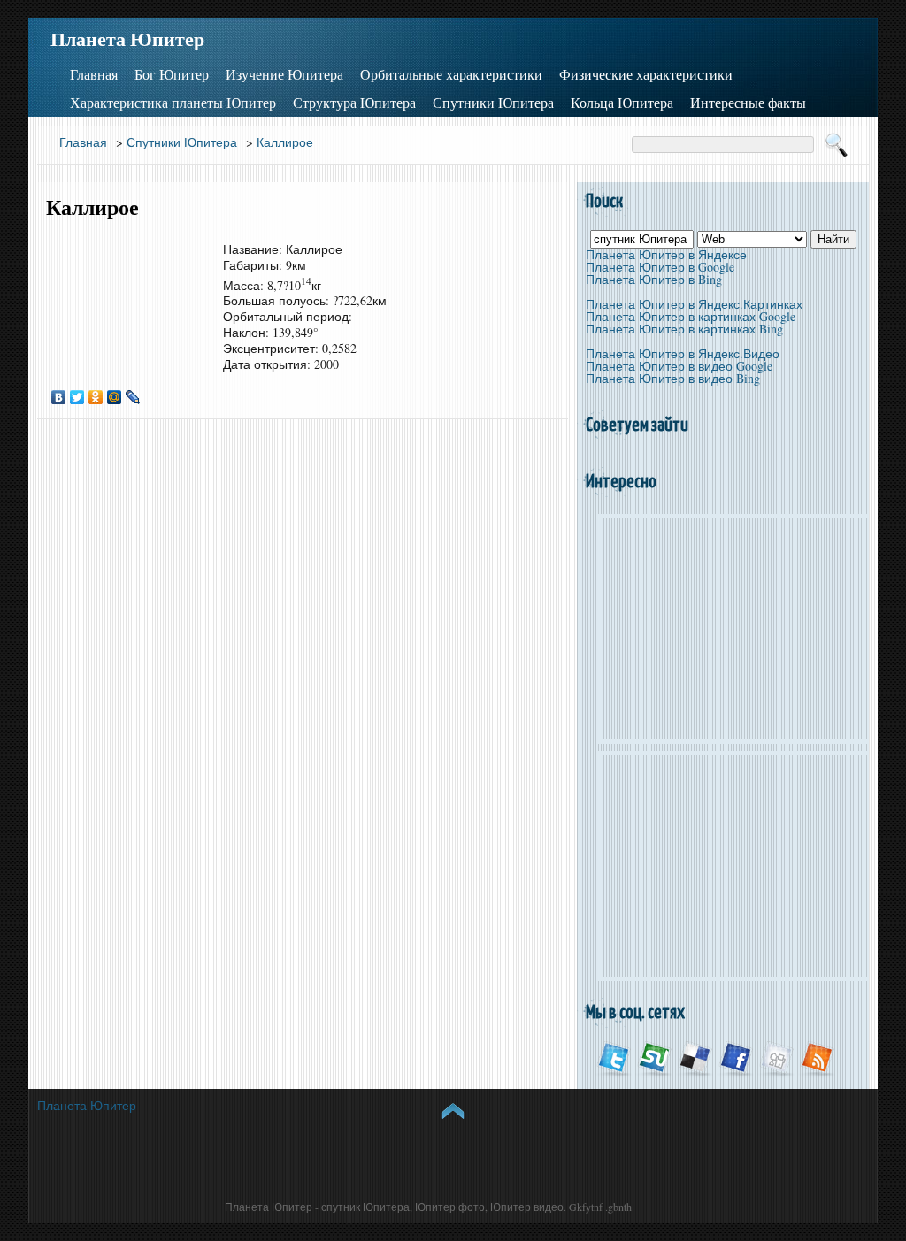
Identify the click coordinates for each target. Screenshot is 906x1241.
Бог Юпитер (171, 74)
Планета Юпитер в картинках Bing (684, 328)
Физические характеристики (646, 74)
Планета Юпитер (127, 39)
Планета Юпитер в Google (660, 266)
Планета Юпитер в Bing (654, 279)
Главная (94, 74)
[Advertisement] (125, 295)
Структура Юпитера (354, 102)
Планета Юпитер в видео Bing (673, 378)
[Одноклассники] (96, 397)
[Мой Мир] (114, 397)
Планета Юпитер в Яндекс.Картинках (694, 303)
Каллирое (285, 142)
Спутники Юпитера (493, 102)
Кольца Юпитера (622, 102)
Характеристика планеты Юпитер (173, 102)
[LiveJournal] (133, 397)
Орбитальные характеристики (451, 74)
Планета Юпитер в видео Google (679, 365)
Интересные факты (748, 102)
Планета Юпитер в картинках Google (690, 316)
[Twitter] (77, 397)
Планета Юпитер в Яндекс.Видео (682, 353)
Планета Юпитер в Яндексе (666, 254)
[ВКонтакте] (59, 397)
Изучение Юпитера (284, 74)
